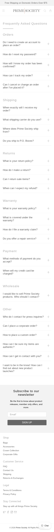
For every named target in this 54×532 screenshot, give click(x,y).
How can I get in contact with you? (22, 356)
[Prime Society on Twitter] (4, 512)
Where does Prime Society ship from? (20, 130)
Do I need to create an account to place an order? (21, 44)
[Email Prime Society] (15, 512)
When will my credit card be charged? (18, 272)
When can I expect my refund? (20, 188)
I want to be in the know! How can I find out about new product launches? (22, 368)
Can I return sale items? (16, 179)
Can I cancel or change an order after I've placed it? (21, 86)
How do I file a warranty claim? (20, 229)
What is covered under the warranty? (17, 219)
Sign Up (27, 422)
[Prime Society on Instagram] (11, 512)
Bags (5, 442)
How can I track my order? (18, 75)
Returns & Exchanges (13, 478)
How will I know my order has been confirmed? (22, 65)
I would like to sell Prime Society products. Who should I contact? (21, 295)
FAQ (5, 466)
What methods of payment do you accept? (21, 260)
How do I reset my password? (19, 54)
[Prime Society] (27, 11)
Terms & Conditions (12, 490)
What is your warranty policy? (19, 208)
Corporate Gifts (10, 454)
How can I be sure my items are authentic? (21, 345)
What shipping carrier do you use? (22, 119)
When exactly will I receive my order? (20, 109)
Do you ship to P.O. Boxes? (18, 140)
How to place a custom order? (19, 335)
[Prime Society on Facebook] (8, 512)
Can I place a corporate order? (20, 325)
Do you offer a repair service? (19, 238)
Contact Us (8, 470)
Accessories (8, 446)
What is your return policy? (18, 161)
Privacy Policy (9, 494)
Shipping (7, 474)
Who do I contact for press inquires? (23, 316)
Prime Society (21, 528)
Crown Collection (11, 450)
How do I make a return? (16, 170)
